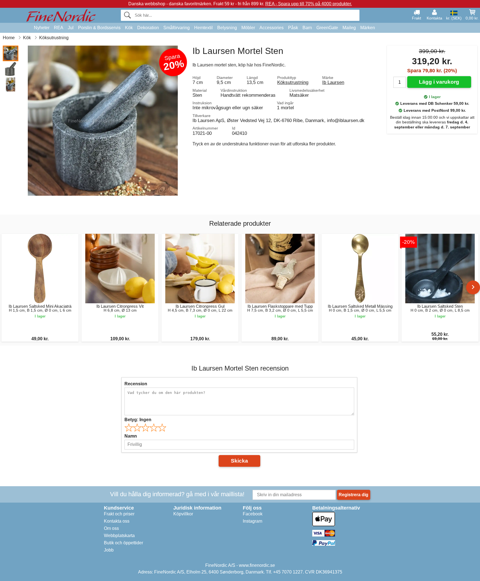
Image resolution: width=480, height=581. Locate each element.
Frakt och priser (119, 514)
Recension (135, 383)
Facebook (252, 514)
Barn (307, 27)
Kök (129, 27)
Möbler (248, 27)
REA (58, 27)
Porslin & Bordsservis (99, 27)
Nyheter (41, 27)
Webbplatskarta (119, 535)
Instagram (252, 521)
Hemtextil (203, 27)
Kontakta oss (116, 521)
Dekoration (148, 27)
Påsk (293, 27)
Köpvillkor (183, 514)
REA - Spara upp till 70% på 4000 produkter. (308, 3)
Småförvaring (176, 27)
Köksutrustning (292, 82)
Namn (130, 436)
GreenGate (327, 27)
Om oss (111, 528)
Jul (71, 27)
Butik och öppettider (123, 542)
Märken (367, 27)
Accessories (271, 27)
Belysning (227, 27)
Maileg (349, 27)
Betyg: (137, 419)
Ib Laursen (333, 82)
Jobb (109, 550)
